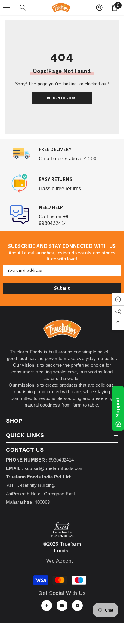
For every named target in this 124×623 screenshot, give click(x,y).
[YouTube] (77, 605)
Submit (62, 288)
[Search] (22, 7)
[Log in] (99, 7)
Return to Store (61, 98)
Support (117, 407)
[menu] (6, 7)
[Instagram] (62, 605)
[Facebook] (46, 605)
